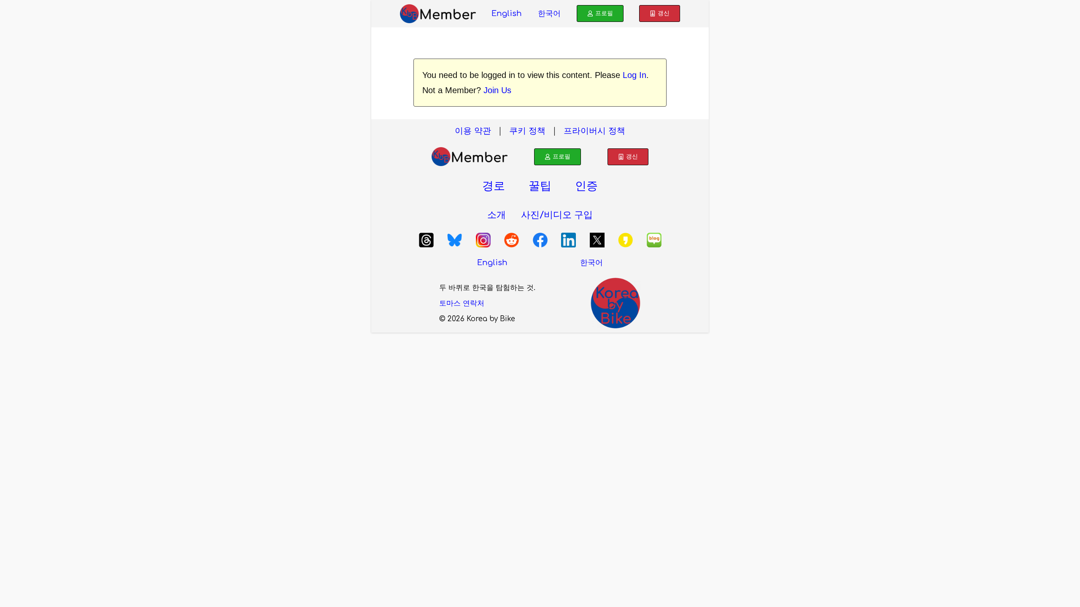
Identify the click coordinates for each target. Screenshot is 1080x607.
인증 (586, 186)
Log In (634, 75)
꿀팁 (540, 186)
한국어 (549, 13)
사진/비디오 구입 (557, 215)
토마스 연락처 (461, 303)
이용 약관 (473, 131)
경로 (493, 186)
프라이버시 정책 (594, 131)
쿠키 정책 (527, 131)
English (506, 13)
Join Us (497, 90)
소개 (496, 215)
